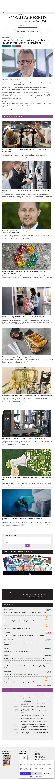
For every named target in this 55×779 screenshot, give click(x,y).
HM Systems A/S (7, 632)
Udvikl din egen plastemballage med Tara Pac (17, 628)
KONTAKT (34, 13)
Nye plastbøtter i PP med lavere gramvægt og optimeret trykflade (23, 682)
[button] (52, 762)
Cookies (31, 776)
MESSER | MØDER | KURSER (23, 13)
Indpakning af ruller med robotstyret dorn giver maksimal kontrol (25, 438)
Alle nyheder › (47, 738)
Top (9, 37)
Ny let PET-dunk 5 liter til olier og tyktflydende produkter (20, 621)
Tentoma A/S (6, 648)
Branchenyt (5, 37)
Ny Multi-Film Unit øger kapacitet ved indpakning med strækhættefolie (24, 658)
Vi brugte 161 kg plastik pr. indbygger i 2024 (17, 357)
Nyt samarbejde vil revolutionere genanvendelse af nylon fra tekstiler (27, 396)
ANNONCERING (42, 13)
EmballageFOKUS (27, 19)
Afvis (36, 773)
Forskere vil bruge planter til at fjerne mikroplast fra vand (33, 724)
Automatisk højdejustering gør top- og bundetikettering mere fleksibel (24, 635)
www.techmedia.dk (39, 756)
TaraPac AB (6, 617)
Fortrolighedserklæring (38, 776)
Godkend (25, 773)
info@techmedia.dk (42, 759)
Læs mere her (36, 598)
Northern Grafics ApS (8, 609)
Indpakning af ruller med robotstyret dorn (16, 651)
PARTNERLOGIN (21, 14)
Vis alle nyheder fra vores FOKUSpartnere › (43, 685)
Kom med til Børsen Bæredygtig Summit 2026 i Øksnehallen (21, 674)
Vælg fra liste (48, 773)
